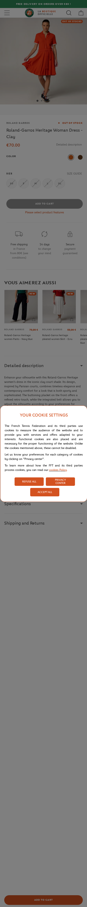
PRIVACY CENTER (60, 481)
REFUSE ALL (29, 481)
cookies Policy (58, 470)
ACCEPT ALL (45, 492)
